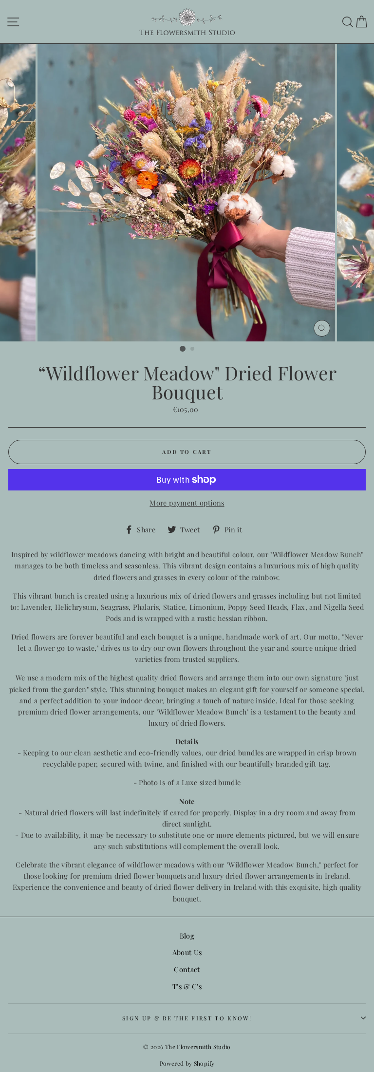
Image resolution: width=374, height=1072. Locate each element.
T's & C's (187, 986)
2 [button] (192, 349)
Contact (187, 969)
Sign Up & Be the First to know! (187, 1018)
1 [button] (183, 349)
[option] (187, 192)
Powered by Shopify (187, 1063)
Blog (187, 935)
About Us (187, 952)
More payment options (187, 503)
